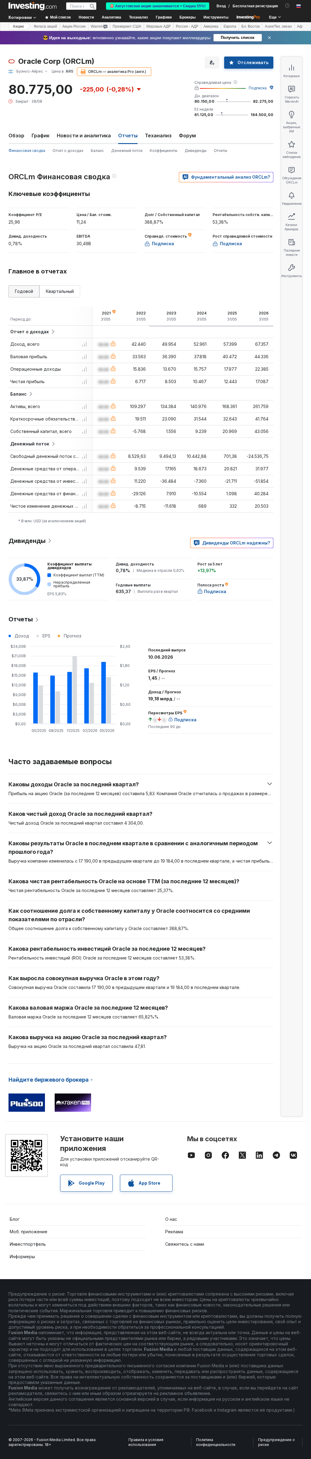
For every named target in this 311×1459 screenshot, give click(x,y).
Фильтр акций (45, 26)
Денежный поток (126, 150)
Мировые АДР (158, 26)
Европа (230, 26)
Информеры (22, 1256)
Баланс (97, 150)
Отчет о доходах (68, 150)
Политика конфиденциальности (215, 1442)
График (41, 135)
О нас (171, 1219)
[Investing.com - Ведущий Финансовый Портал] (32, 6)
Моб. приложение (28, 1231)
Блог (14, 1219)
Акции (18, 26)
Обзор (16, 135)
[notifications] (287, 6)
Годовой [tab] (24, 291)
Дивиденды (196, 150)
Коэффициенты (163, 150)
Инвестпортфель (28, 1244)
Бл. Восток (250, 26)
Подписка (258, 88)
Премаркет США (127, 26)
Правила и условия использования (145, 1442)
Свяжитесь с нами (184, 1244)
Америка (210, 26)
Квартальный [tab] (60, 291)
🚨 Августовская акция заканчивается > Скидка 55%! (158, 6)
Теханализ (158, 135)
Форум (187, 135)
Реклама (174, 1231)
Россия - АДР (187, 26)
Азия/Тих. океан (278, 26)
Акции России (74, 26)
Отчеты (220, 150)
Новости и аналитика (84, 135)
